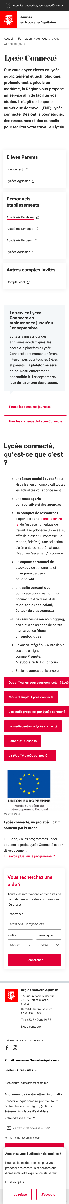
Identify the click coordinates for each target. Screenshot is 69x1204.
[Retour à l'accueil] (11, 995)
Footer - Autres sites (19, 1070)
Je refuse (23, 1196)
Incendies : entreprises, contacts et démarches (38, 5)
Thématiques (45, 935)
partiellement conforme (34, 1082)
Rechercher (15, 914)
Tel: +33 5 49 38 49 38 (36, 1019)
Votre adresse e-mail (20, 1118)
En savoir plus (14, 1182)
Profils (12, 935)
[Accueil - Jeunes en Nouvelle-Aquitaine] (8, 19)
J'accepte (50, 1196)
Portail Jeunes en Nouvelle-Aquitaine (31, 1060)
